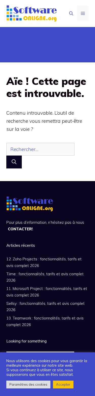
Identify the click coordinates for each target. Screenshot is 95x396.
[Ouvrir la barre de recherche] (71, 13)
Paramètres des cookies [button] (28, 384)
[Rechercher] (14, 162)
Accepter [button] (63, 384)
